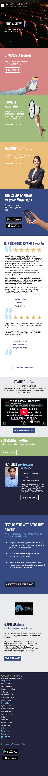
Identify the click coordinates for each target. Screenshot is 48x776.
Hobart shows (6, 717)
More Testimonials (24, 367)
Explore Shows (6, 686)
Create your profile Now (19, 584)
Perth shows (5, 720)
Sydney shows (6, 706)
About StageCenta (7, 684)
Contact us (5, 731)
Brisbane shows (7, 711)
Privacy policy (6, 700)
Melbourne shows (7, 709)
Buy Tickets (12, 70)
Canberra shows (7, 714)
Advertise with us (7, 695)
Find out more (13, 124)
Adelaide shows (6, 723)
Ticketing (4, 692)
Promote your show (8, 689)
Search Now (8, 452)
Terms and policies (7, 697)
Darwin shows (6, 725)
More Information (24, 430)
